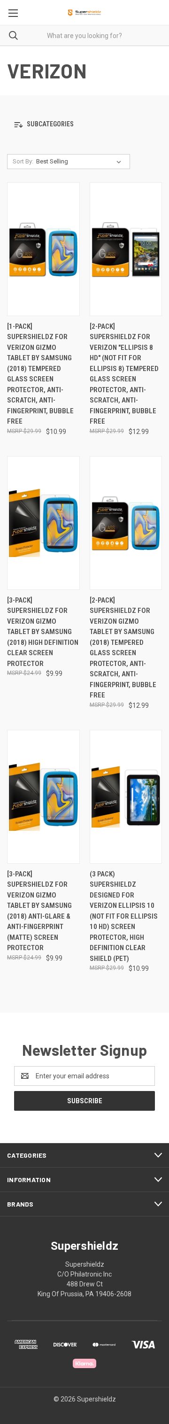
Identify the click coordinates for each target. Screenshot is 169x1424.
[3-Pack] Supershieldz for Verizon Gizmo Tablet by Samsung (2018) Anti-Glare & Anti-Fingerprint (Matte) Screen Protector (39, 911)
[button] (84, 124)
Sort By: (23, 161)
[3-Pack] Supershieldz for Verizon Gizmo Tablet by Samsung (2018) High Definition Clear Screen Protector (42, 632)
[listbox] (80, 162)
